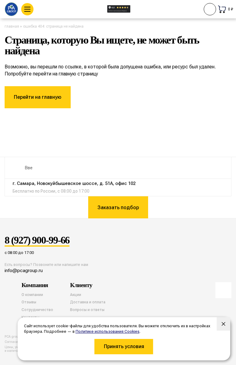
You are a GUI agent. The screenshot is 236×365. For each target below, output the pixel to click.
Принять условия (124, 346)
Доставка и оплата (87, 302)
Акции (75, 295)
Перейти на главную (37, 97)
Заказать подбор (118, 207)
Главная (12, 26)
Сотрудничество (37, 310)
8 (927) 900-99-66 (37, 240)
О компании (32, 295)
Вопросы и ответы (87, 310)
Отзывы (29, 302)
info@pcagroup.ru (24, 270)
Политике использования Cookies (108, 331)
